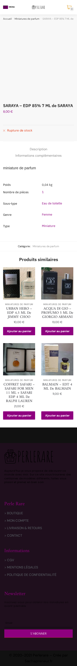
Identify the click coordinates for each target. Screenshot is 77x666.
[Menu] (5, 7)
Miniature (48, 226)
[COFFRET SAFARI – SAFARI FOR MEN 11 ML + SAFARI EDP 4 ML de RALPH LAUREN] (19, 359)
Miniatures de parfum (27, 18)
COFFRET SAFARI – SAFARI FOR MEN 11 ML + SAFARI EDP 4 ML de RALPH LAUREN (19, 393)
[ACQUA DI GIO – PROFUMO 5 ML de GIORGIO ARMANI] (57, 283)
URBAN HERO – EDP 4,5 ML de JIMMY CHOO (19, 313)
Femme (47, 214)
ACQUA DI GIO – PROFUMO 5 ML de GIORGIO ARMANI (57, 313)
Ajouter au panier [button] (19, 331)
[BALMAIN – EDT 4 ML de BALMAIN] (57, 359)
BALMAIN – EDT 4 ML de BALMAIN (57, 387)
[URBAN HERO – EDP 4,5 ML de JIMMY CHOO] (19, 283)
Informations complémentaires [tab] (38, 155)
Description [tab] (38, 149)
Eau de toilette (52, 203)
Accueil (7, 18)
